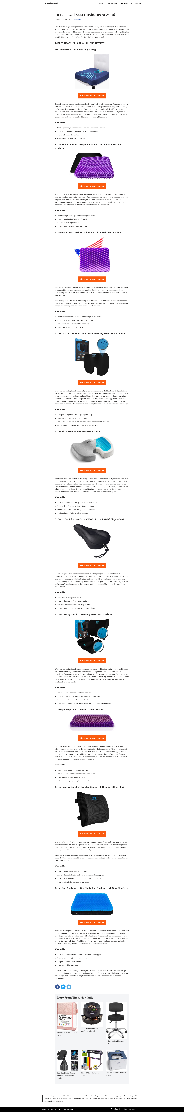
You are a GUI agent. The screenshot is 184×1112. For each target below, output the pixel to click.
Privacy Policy (111, 3)
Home (100, 3)
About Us (134, 3)
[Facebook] (57, 986)
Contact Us (124, 3)
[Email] (69, 986)
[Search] (140, 3)
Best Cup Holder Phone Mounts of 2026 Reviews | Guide (66, 1075)
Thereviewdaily (76, 19)
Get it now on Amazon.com (92, 95)
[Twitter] (63, 986)
